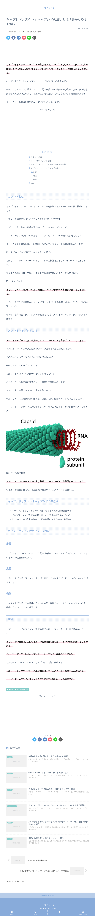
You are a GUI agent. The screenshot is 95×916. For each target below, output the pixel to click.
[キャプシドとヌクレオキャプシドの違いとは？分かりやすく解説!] (19, 38)
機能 (35, 179)
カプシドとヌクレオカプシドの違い (45, 168)
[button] (88, 473)
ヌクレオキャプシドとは (41, 161)
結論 (33, 183)
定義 (35, 172)
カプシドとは (36, 157)
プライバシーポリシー (47, 908)
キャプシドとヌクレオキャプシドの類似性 (48, 164)
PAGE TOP (48, 895)
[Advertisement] (47, 48)
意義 (35, 176)
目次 (44, 151)
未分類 (11, 689)
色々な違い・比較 (22, 689)
